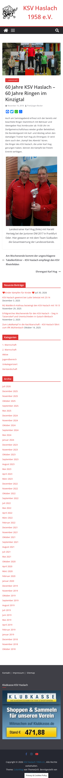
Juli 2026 (6, 386)
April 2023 (7, 474)
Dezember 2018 (10, 639)
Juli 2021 (6, 551)
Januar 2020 (8, 581)
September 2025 (10, 405)
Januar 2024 (8, 439)
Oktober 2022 (9, 493)
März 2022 (7, 517)
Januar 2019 (8, 634)
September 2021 (10, 542)
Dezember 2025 (10, 391)
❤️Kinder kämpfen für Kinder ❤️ (18, 292)
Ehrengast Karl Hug (46, 271)
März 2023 (7, 478)
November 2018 (10, 644)
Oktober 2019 (9, 595)
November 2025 (10, 396)
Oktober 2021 (9, 537)
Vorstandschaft (9, 369)
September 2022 (10, 498)
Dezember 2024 (10, 415)
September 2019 (10, 600)
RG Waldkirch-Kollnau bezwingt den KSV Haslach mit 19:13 (31, 305)
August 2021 (8, 546)
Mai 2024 (6, 435)
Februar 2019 (8, 629)
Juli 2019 (6, 610)
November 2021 (10, 532)
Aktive (5, 354)
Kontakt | (7, 672)
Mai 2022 (6, 508)
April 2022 (7, 512)
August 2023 (8, 464)
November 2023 (10, 449)
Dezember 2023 (10, 444)
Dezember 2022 (10, 483)
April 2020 (7, 566)
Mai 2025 (6, 410)
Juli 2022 (6, 503)
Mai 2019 (6, 619)
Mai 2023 (6, 469)
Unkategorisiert (9, 364)
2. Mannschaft (9, 349)
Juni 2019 (6, 615)
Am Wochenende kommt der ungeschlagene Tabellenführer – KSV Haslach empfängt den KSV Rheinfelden (32, 260)
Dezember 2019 (10, 585)
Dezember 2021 (10, 527)
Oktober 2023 (9, 454)
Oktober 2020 (9, 561)
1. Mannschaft (12, 80)
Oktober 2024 (9, 425)
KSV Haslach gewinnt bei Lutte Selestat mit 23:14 (26, 297)
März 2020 (7, 571)
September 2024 (10, 430)
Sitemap (31, 672)
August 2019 (8, 605)
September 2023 (10, 459)
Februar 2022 (8, 522)
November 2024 (10, 420)
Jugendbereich (9, 359)
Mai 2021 (6, 556)
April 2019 (7, 624)
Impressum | (19, 672)
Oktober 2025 (9, 401)
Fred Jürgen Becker (35, 105)
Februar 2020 (8, 576)
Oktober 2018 (9, 649)
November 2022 (10, 488)
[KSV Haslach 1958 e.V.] (5, 30)
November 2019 (10, 590)
